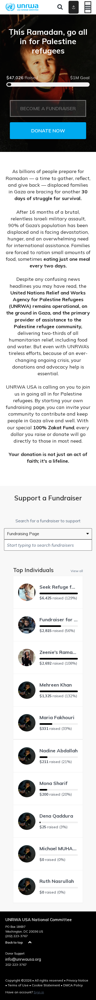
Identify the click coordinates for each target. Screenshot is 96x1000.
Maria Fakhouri (56, 717)
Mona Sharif (53, 783)
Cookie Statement (46, 985)
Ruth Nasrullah (56, 881)
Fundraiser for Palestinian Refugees (58, 619)
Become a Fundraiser (48, 108)
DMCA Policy (73, 985)
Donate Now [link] (48, 131)
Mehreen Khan (55, 685)
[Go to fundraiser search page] (60, 7)
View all (77, 571)
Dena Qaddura (56, 816)
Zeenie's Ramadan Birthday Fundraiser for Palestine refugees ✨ (58, 652)
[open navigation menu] (88, 7)
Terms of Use (18, 985)
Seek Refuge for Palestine (58, 587)
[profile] (69, 7)
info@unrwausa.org (23, 959)
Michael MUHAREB (58, 848)
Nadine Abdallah (58, 751)
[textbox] (48, 545)
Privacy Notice (77, 980)
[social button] (74, 7)
